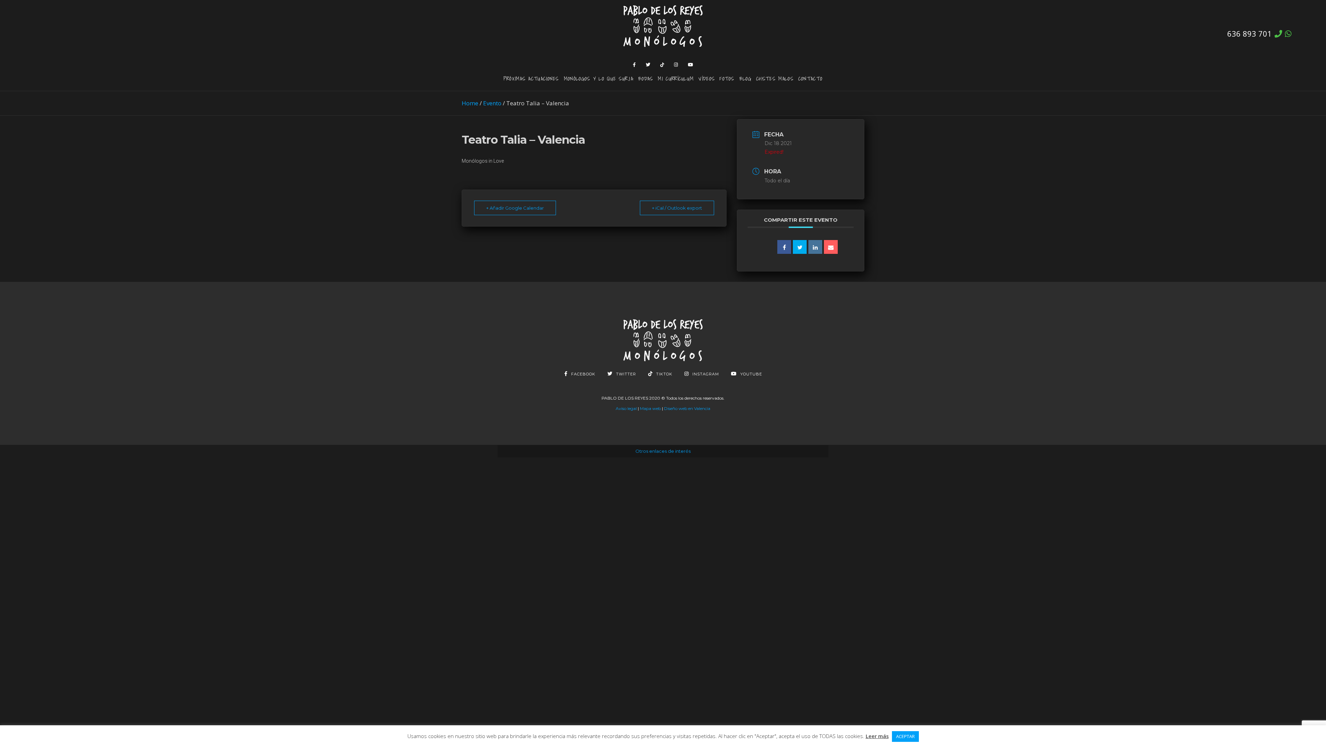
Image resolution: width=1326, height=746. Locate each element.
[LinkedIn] (815, 247)
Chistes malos (775, 78)
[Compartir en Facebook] (784, 247)
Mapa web (650, 408)
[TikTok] (662, 64)
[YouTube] (690, 64)
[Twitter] (648, 64)
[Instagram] (676, 64)
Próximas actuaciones (531, 78)
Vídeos (707, 78)
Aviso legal (626, 408)
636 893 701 (1249, 33)
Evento (492, 103)
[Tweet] (800, 247)
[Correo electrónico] (831, 247)
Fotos (727, 78)
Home (470, 103)
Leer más (877, 736)
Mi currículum (676, 78)
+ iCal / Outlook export (677, 208)
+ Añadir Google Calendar (515, 208)
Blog (745, 78)
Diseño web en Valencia (687, 408)
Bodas (645, 78)
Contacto (810, 78)
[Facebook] (634, 64)
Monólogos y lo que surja (598, 78)
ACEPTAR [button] (905, 736)
